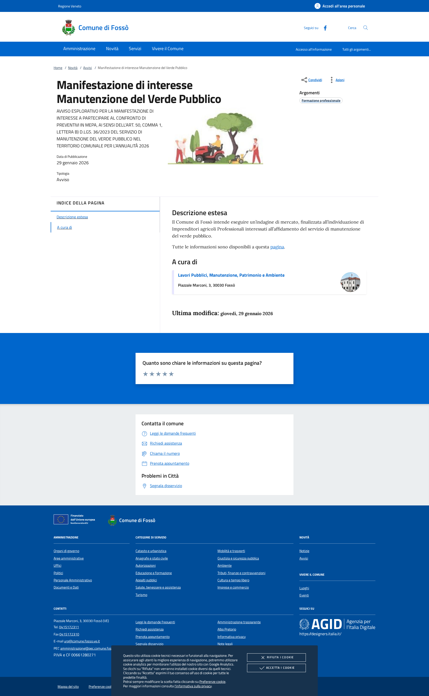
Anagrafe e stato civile (152, 558)
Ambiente (224, 565)
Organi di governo (66, 551)
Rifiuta (280, 657)
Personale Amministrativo (73, 580)
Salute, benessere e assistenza (158, 587)
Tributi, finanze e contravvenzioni (241, 573)
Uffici (57, 565)
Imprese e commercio (233, 587)
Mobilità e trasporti (231, 551)
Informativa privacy (231, 636)
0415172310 (69, 634)
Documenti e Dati (66, 587)
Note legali (225, 644)
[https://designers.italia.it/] (337, 624)
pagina (277, 247)
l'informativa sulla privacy (193, 686)
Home (58, 67)
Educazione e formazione (154, 573)
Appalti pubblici (146, 580)
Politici (58, 573)
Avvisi (87, 67)
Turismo (141, 594)
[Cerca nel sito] (365, 27)
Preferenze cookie (212, 681)
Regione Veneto (69, 6)
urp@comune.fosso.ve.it (82, 641)
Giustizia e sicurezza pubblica (238, 558)
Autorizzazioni (146, 565)
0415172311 (69, 627)
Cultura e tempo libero (233, 580)
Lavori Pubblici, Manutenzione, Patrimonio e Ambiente (231, 275)
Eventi (304, 595)
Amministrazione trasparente (239, 622)
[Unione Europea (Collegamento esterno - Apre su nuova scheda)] (76, 520)
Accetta (280, 667)
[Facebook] (323, 27)
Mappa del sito (68, 686)
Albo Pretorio (226, 629)
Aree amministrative (69, 558)
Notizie (304, 551)
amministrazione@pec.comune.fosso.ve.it (91, 648)
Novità (72, 67)
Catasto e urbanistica (151, 551)
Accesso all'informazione (314, 49)
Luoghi (304, 588)
